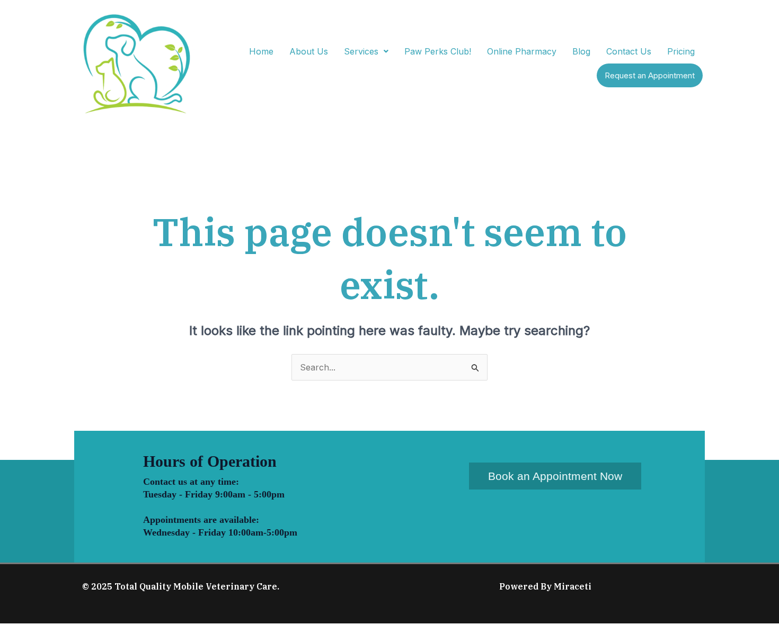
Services (361, 51)
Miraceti (572, 586)
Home (261, 51)
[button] (366, 51)
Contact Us (628, 51)
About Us (308, 51)
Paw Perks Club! (437, 51)
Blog (581, 51)
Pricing (681, 51)
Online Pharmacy (521, 51)
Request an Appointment (650, 75)
